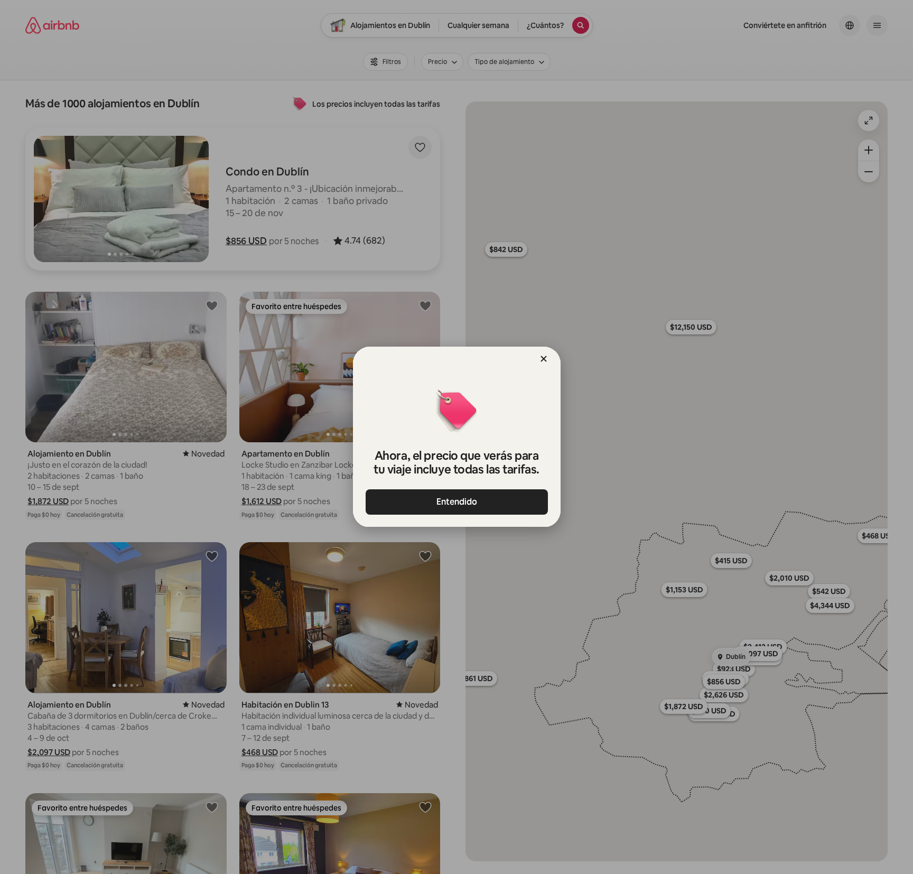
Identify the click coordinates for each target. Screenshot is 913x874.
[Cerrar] (543, 359)
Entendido (456, 501)
